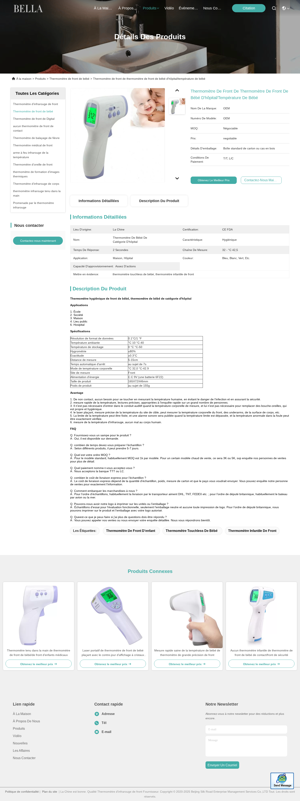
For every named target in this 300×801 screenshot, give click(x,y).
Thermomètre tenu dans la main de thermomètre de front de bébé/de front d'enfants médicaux (38, 653)
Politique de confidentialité (22, 791)
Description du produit (159, 201)
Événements (188, 8)
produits (149, 8)
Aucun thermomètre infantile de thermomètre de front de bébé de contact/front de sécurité (261, 653)
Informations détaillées (99, 201)
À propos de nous (128, 8)
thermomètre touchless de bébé (192, 531)
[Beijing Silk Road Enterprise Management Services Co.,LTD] (29, 8)
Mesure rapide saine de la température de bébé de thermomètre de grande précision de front (187, 653)
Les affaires (21, 750)
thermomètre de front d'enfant (130, 531)
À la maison (103, 8)
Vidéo (17, 736)
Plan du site (49, 791)
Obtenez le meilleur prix (214, 180)
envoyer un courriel (222, 765)
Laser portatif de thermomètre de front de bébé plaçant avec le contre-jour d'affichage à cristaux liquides (113, 653)
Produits (40, 78)
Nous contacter (24, 758)
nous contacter (213, 8)
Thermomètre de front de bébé (69, 78)
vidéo (169, 8)
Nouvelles (20, 743)
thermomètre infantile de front (252, 531)
